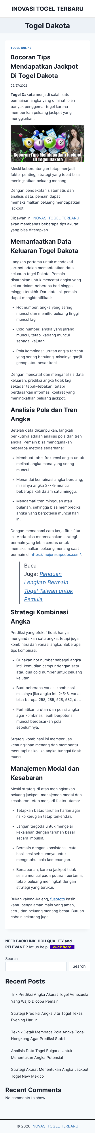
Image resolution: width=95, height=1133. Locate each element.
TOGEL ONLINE (21, 47)
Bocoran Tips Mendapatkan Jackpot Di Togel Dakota (44, 66)
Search (11, 958)
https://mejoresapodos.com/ (56, 554)
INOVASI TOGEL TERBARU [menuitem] (55, 218)
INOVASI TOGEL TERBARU (55, 1126)
